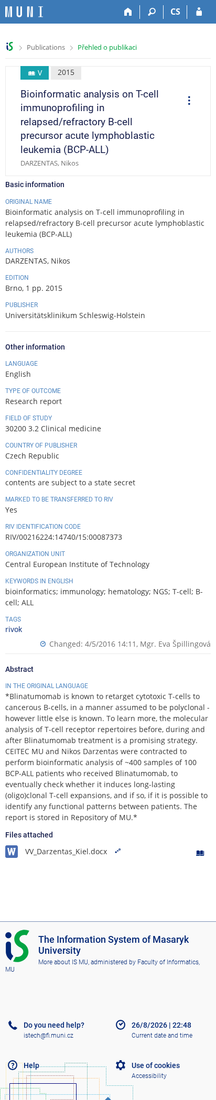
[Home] (128, 12)
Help (31, 1065)
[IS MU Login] (199, 12)
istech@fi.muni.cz (48, 1035)
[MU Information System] (9, 46)
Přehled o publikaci (107, 47)
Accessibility (149, 1076)
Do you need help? (54, 1025)
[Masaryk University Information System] (24, 12)
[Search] (152, 12)
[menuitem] (186, 101)
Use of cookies (156, 1065)
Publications (46, 47)
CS (175, 11)
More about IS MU (63, 962)
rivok (13, 629)
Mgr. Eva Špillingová (175, 644)
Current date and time (162, 1035)
